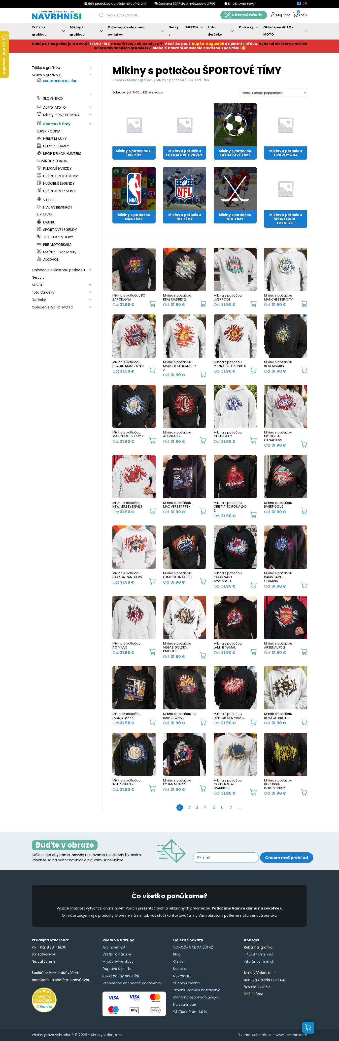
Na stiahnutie (184, 1004)
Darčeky (246, 27)
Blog (176, 954)
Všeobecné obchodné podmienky (131, 983)
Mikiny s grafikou (77, 31)
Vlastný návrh (247, 15)
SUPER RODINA (48, 131)
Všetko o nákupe (116, 954)
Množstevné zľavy (118, 961)
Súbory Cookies (186, 983)
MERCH (192, 27)
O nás (178, 961)
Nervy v (174, 31)
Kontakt (180, 968)
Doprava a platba (117, 968)
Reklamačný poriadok (121, 975)
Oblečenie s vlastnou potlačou (126, 31)
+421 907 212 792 (258, 954)
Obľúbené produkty (190, 1011)
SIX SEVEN (45, 214)
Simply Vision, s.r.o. (107, 1034)
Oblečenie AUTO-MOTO (278, 31)
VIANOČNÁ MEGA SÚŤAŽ (193, 947)
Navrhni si (181, 975)
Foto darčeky (215, 31)
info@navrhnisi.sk (259, 961)
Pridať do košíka (152, 304)
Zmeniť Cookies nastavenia (196, 990)
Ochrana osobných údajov (196, 997)
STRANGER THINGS (52, 161)
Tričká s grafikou (39, 31)
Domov (118, 80)
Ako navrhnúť (113, 947)
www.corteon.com (291, 1034)
